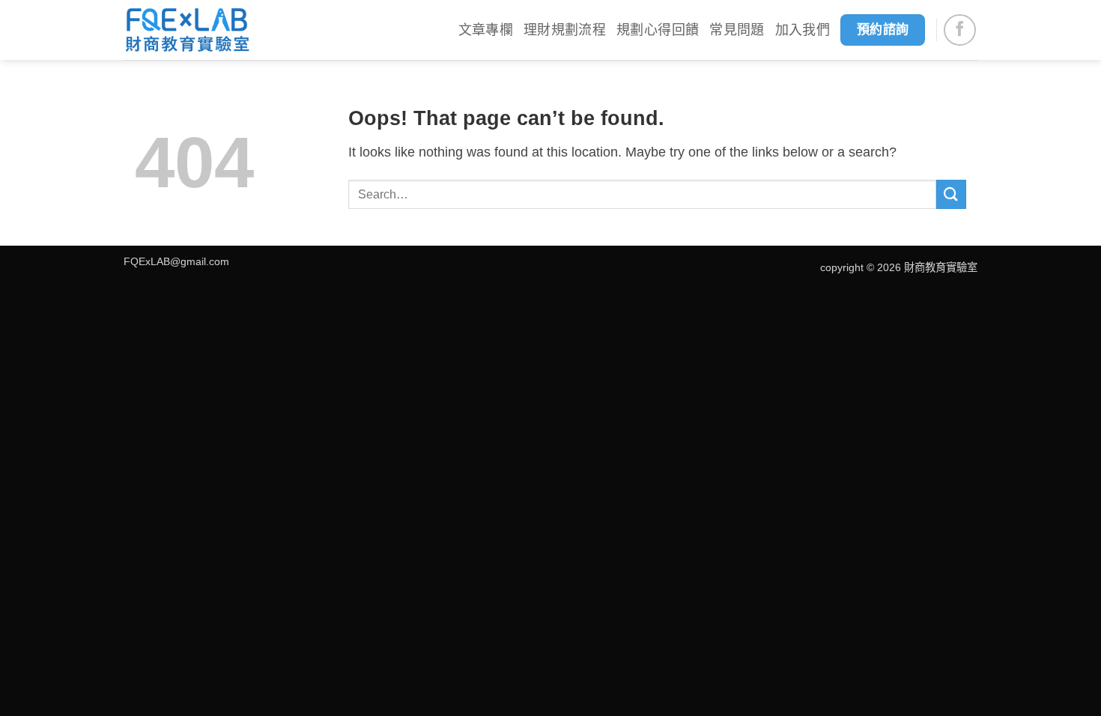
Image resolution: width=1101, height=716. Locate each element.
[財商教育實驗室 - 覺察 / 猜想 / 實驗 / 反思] (187, 30)
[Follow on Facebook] (960, 30)
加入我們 (802, 29)
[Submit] (951, 194)
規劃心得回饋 (657, 29)
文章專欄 (485, 29)
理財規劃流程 (565, 29)
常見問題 (736, 29)
